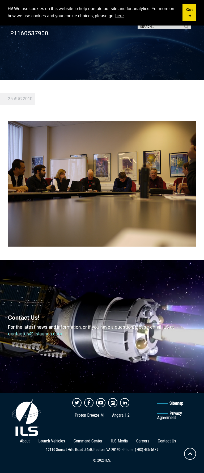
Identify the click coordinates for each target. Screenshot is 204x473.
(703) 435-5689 (146, 449)
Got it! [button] (189, 12)
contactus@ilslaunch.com (35, 333)
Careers (142, 441)
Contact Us (167, 441)
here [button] (119, 16)
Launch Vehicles (51, 441)
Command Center (88, 441)
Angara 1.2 (121, 415)
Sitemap (176, 403)
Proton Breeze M (89, 415)
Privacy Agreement (169, 415)
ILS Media (119, 441)
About (25, 441)
